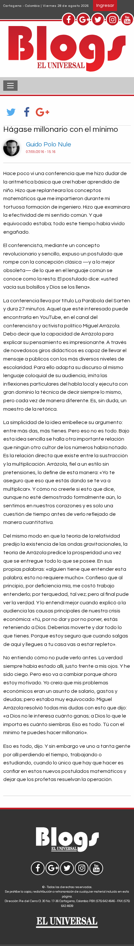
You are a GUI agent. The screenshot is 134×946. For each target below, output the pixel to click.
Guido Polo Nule (48, 144)
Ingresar (105, 5)
